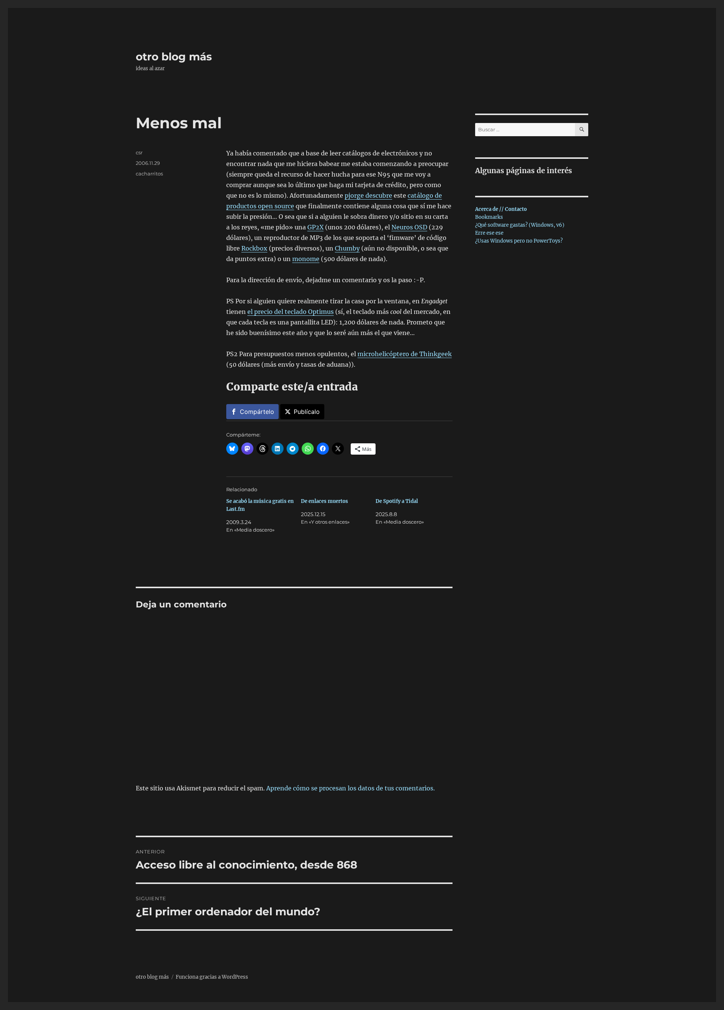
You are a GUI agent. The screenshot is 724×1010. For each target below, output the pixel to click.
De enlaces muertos (324, 501)
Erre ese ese (489, 233)
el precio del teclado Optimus (290, 311)
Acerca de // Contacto (501, 209)
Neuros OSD (409, 227)
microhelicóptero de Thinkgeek (404, 354)
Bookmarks (489, 217)
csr (139, 152)
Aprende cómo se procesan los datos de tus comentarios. (350, 788)
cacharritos (149, 174)
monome (305, 259)
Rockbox (254, 248)
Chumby (347, 248)
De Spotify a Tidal (397, 501)
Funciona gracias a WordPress (212, 977)
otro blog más (174, 56)
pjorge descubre (368, 195)
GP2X (315, 227)
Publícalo (307, 411)
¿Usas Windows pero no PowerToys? (519, 241)
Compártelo (257, 411)
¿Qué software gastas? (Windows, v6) (519, 225)
